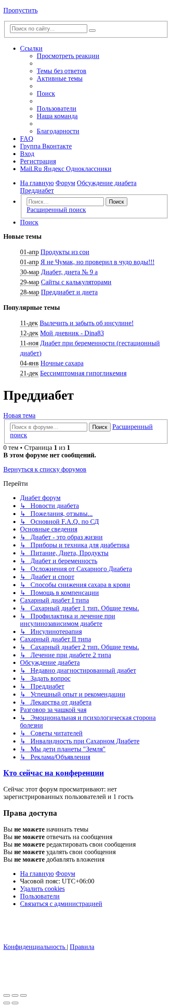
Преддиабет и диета (69, 292)
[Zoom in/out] (23, 995)
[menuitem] (61, 70)
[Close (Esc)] (6, 995)
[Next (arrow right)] (15, 1003)
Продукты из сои (64, 251)
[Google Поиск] (92, 30)
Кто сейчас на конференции (53, 772)
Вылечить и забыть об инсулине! (87, 323)
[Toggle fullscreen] (15, 995)
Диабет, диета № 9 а (69, 272)
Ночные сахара (61, 363)
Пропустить (20, 10)
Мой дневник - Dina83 (72, 333)
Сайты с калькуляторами (76, 282)
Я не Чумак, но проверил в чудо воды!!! (97, 261)
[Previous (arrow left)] (6, 1003)
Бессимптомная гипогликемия (83, 373)
